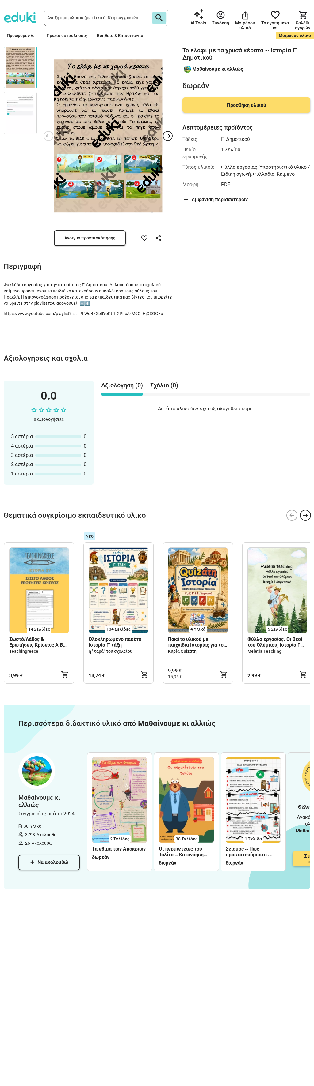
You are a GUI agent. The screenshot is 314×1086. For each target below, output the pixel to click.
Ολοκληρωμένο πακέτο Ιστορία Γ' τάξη (115, 642)
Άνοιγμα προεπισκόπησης (89, 237)
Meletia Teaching (264, 651)
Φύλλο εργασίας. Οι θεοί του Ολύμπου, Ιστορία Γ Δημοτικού (274, 642)
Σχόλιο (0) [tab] (164, 385)
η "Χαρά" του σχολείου (110, 651)
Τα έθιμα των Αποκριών (119, 849)
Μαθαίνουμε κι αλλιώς (217, 69)
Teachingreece (23, 651)
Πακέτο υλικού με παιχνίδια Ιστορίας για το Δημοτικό (196, 642)
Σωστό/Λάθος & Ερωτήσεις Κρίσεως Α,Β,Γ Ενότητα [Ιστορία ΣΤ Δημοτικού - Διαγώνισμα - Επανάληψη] (38, 642)
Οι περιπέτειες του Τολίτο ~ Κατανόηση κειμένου (181, 852)
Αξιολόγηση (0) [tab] (122, 385)
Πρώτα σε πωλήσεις (67, 35)
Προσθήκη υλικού (246, 105)
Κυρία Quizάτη (182, 651)
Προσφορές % (20, 35)
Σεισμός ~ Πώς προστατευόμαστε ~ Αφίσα (248, 852)
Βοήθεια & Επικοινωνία (120, 35)
